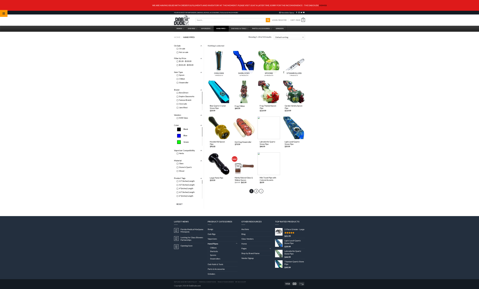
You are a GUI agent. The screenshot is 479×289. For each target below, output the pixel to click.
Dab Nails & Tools (215, 264)
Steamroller (183, 83)
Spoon (181, 75)
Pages (244, 248)
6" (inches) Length (186, 196)
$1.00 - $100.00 (185, 61)
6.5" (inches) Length (187, 192)
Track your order (226, 282)
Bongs (210, 229)
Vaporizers (212, 239)
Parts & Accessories (216, 269)
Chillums (213, 248)
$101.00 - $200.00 (186, 65)
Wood (181, 171)
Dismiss (323, 5)
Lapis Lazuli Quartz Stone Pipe (292, 143)
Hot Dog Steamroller (243, 142)
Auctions (245, 229)
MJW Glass (183, 118)
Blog (243, 234)
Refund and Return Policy (185, 282)
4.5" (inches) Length (187, 185)
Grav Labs (183, 104)
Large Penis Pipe (216, 178)
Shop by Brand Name (250, 253)
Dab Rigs (212, 234)
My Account (240, 282)
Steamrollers (215, 259)
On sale (182, 49)
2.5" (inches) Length (187, 181)
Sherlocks (214, 251)
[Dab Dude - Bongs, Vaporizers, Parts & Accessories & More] (183, 20)
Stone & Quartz (185, 167)
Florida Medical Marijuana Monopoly (191, 230)
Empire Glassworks (186, 96)
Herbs (181, 153)
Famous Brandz (185, 100)
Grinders (211, 274)
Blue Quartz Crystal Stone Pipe (218, 107)
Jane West (183, 107)
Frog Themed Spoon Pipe (268, 107)
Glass (181, 163)
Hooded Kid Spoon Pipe (217, 143)
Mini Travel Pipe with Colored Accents (268, 179)
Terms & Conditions (207, 282)
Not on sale (183, 52)
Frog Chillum (240, 106)
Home (177, 37)
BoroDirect (183, 93)
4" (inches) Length (186, 188)
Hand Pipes (213, 243)
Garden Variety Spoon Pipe (293, 107)
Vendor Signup (247, 258)
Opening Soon (186, 245)
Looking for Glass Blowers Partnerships (191, 238)
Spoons (213, 255)
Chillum (182, 79)
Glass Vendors (247, 239)
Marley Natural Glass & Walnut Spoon (244, 179)
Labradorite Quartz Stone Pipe (267, 143)
